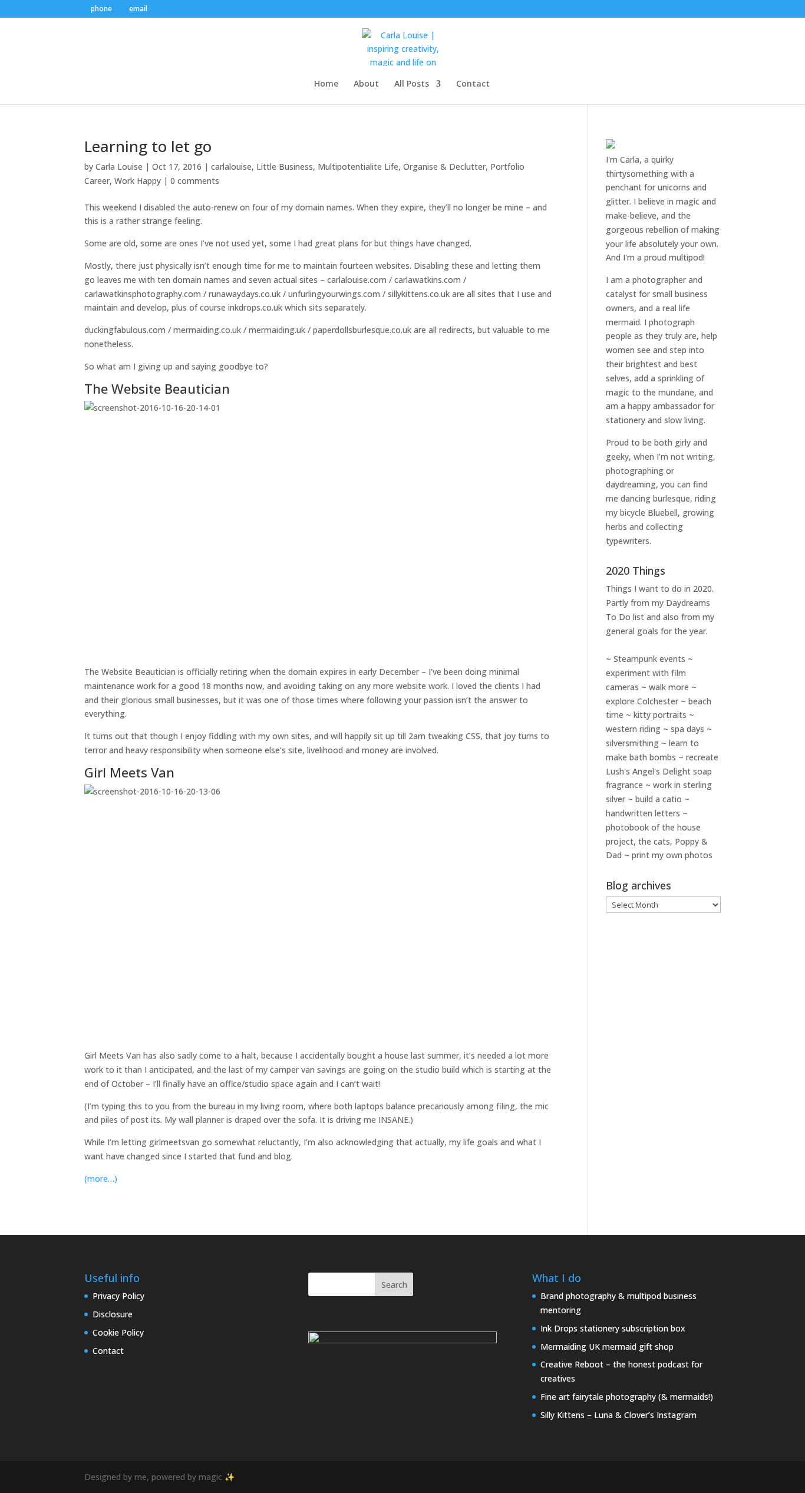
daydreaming (631, 484)
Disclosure (113, 1314)
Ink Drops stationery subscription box (612, 1328)
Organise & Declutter (444, 166)
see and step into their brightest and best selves (655, 364)
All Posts (411, 84)
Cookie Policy (118, 1332)
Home (326, 84)
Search (394, 1284)
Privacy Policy (118, 1295)
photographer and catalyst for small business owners (657, 294)
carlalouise (231, 166)
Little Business (284, 166)
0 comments (194, 180)
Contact (473, 84)
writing (700, 456)
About (366, 84)
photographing (635, 470)
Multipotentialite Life (358, 166)
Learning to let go (148, 146)
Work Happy (137, 180)
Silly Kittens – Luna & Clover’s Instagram (618, 1415)
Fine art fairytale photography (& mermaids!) (626, 1396)
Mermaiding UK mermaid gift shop (607, 1346)
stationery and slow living (655, 420)
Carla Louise (119, 166)
